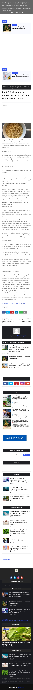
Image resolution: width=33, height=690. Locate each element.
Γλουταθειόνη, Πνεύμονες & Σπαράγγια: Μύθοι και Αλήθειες (20, 28)
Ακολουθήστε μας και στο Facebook (13, 303)
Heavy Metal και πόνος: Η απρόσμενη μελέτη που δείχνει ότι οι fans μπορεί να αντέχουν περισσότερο (20, 411)
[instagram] (22, 383)
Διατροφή (12, 86)
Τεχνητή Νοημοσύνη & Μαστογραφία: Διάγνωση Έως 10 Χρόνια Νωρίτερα (18, 489)
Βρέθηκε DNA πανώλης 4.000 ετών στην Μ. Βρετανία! (15, 620)
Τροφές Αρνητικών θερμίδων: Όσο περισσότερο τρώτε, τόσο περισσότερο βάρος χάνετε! (19, 531)
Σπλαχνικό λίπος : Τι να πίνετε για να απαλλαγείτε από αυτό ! (19, 540)
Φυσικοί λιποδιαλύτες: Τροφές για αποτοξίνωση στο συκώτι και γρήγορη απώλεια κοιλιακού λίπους (19, 548)
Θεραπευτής (6, 559)
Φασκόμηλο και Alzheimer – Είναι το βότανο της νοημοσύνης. (16, 644)
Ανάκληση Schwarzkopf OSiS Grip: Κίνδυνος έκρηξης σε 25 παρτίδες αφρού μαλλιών (20, 76)
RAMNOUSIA (5, 619)
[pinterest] (16, 383)
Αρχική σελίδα (6, 86)
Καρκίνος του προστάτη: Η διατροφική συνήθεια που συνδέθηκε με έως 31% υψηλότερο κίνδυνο (19, 365)
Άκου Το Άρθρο (14, 438)
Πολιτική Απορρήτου (6, 585)
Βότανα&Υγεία (21, 336)
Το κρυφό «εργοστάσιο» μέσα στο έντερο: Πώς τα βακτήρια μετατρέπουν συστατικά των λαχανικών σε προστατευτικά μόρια (19, 348)
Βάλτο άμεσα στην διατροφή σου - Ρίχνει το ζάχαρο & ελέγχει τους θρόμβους (19, 522)
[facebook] (5, 383)
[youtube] (27, 383)
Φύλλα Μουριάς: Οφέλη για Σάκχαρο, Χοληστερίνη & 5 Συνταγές (20, 497)
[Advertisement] (16, 51)
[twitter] (10, 383)
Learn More (14, 12)
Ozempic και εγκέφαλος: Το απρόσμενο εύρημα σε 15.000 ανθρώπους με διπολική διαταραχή (19, 480)
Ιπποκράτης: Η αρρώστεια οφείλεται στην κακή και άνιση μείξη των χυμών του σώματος (20, 513)
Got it (21, 12)
